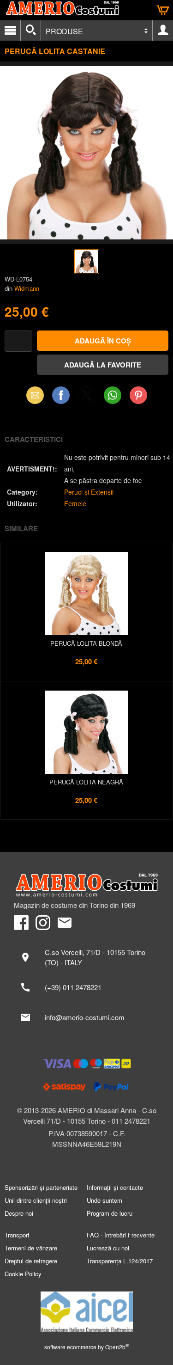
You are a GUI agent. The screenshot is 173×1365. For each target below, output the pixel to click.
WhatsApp (112, 395)
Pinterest (138, 395)
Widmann (26, 288)
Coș (163, 10)
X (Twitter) (87, 398)
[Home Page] (86, 885)
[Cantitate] (18, 341)
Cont (163, 30)
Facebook (61, 395)
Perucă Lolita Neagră (86, 781)
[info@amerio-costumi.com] (86, 1017)
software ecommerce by (86, 1347)
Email (34, 395)
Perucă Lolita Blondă (86, 643)
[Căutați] (31, 30)
